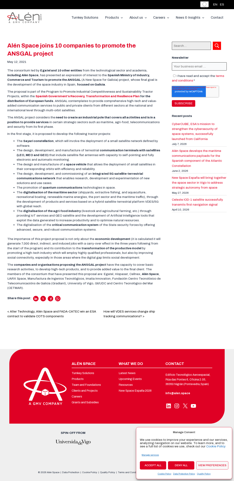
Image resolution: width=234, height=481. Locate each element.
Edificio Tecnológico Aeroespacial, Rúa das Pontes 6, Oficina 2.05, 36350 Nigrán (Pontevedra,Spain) (187, 379)
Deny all (181, 465)
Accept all (153, 465)
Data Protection (70, 472)
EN (215, 4)
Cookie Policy (216, 446)
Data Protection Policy (184, 474)
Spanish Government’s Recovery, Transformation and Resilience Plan (87, 96)
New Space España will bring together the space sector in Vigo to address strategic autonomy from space (199, 182)
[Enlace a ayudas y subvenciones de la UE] (204, 4)
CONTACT (174, 364)
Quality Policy (204, 474)
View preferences (212, 465)
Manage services (150, 455)
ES (222, 4)
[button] (121, 17)
